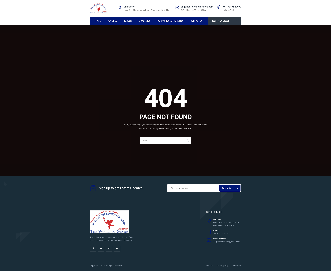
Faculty (128, 21)
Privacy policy (222, 265)
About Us (112, 21)
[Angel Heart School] (99, 8)
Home (98, 21)
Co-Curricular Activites (170, 21)
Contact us (236, 265)
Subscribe (226, 188)
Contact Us (197, 21)
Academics (145, 21)
